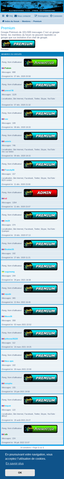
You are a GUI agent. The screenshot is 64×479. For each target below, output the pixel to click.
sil (6, 198)
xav (6, 119)
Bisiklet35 (9, 249)
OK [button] (20, 472)
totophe (8, 383)
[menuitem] (9, 16)
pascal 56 (9, 90)
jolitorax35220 (11, 339)
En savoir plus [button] (15, 463)
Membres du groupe (11, 54)
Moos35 (8, 316)
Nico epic (9, 361)
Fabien (8, 68)
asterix (8, 141)
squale (8, 294)
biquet (8, 406)
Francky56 (9, 170)
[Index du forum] (32, 6)
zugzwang (10, 272)
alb (6, 434)
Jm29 (7, 221)
